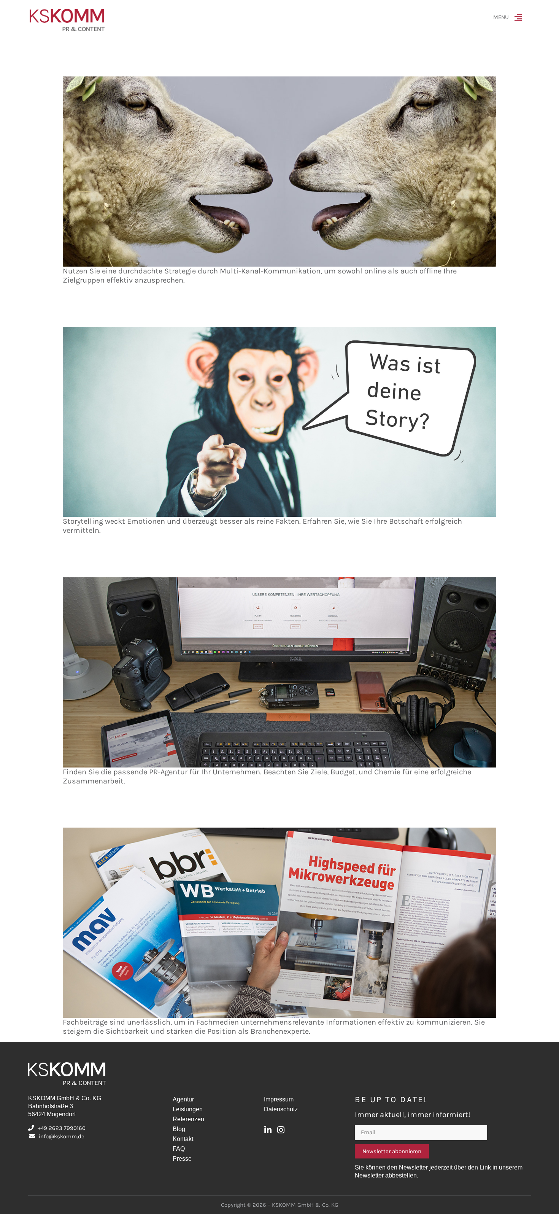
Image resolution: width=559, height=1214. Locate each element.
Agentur (183, 1099)
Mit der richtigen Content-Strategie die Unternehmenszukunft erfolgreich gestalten (207, 62)
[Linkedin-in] (268, 1130)
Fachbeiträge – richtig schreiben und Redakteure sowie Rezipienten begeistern (198, 813)
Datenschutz (281, 1109)
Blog (179, 1129)
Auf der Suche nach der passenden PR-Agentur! (144, 563)
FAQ (179, 1149)
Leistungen (188, 1109)
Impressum (279, 1099)
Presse (182, 1158)
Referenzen (188, 1119)
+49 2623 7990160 (62, 1128)
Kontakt (183, 1139)
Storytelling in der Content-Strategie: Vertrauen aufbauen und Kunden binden (197, 312)
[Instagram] (281, 1130)
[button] (520, 20)
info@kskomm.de (61, 1136)
